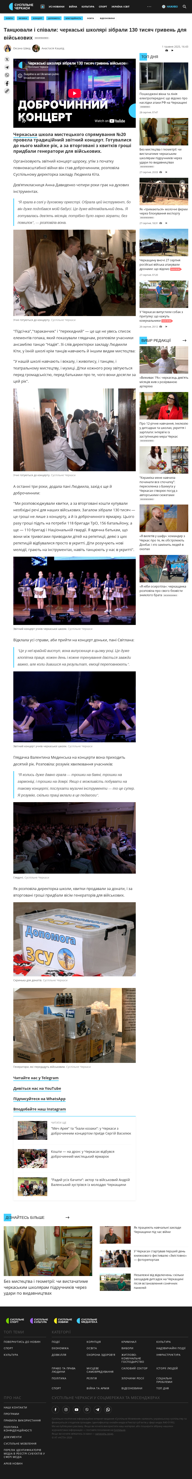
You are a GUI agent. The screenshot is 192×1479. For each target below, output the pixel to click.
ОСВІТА (9, 18)
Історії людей (167, 1368)
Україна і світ (121, 6)
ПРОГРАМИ (11, 1414)
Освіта (90, 18)
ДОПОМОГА (54, 18)
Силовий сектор (135, 1368)
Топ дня (162, 1388)
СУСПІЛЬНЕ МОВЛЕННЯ (20, 1443)
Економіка (60, 1348)
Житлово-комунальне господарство (133, 1358)
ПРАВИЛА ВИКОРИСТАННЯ (22, 1420)
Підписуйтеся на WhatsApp (39, 1098)
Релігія (92, 1378)
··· (149, 6)
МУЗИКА (23, 18)
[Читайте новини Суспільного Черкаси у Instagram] (66, 1409)
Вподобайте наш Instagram (39, 1109)
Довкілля (59, 1355)
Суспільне (119, 1430)
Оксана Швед (21, 48)
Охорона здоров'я (101, 1355)
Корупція (94, 1342)
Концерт (37, 18)
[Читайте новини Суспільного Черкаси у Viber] (87, 1409)
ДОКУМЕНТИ (13, 1437)
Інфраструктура (168, 1355)
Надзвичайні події (171, 1348)
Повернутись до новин (22, 1342)
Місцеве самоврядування (100, 1370)
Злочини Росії (133, 1378)
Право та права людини (64, 1370)
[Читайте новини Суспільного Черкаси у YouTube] (76, 1409)
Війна (73, 6)
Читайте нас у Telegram (36, 1077)
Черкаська (25, 134)
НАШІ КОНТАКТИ (15, 1407)
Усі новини (56, 6)
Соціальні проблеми (164, 1380)
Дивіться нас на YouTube (37, 1088)
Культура (88, 6)
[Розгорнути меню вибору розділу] (42, 6)
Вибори (127, 1348)
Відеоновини (107, 18)
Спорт (103, 6)
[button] (7, 59)
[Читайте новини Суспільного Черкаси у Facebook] (55, 1409)
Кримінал (129, 1342)
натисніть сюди (104, 1433)
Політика (59, 1378)
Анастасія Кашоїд (53, 48)
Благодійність (73, 18)
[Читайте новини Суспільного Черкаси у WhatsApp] (108, 1409)
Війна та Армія (98, 1388)
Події (56, 1342)
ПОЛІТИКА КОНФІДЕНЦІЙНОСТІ (18, 1428)
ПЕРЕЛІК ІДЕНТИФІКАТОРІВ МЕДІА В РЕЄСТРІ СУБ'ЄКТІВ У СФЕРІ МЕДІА (24, 1453)
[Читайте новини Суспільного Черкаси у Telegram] (97, 1409)
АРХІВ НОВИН (13, 1463)
